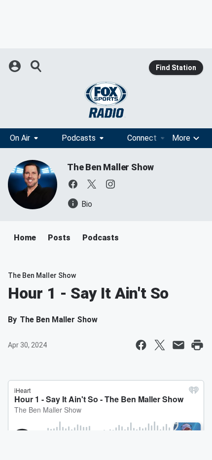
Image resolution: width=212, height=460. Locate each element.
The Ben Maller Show (110, 167)
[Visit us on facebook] (73, 184)
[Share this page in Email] (178, 345)
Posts (59, 237)
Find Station (176, 68)
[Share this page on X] (160, 345)
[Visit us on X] (92, 184)
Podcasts (79, 138)
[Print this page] (197, 345)
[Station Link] (106, 99)
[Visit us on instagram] (110, 184)
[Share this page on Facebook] (141, 345)
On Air (20, 138)
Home (25, 237)
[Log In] (16, 66)
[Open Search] (36, 66)
